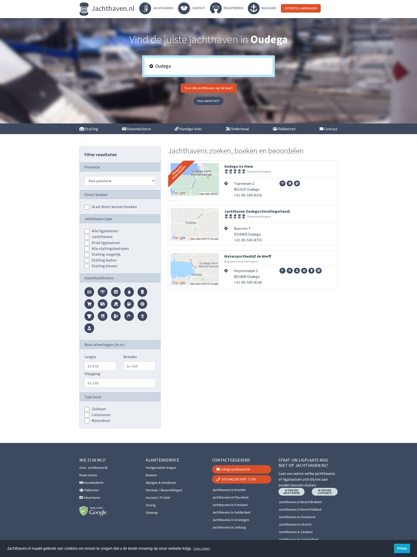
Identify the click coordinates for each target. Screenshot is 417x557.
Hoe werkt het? (208, 101)
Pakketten (287, 128)
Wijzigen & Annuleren (161, 482)
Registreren (233, 8)
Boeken (151, 475)
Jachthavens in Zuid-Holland (298, 539)
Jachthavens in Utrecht (295, 524)
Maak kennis (88, 475)
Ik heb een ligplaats (325, 492)
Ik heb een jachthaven (291, 492)
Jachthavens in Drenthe (229, 490)
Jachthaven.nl (112, 8)
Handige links (190, 128)
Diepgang (92, 373)
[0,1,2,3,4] (86, 231)
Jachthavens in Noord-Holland (299, 509)
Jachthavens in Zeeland (295, 532)
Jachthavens (162, 8)
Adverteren (91, 497)
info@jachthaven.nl (235, 469)
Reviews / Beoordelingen (164, 490)
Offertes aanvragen (301, 8)
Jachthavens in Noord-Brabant (300, 502)
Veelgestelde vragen (161, 467)
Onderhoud (239, 128)
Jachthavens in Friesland (230, 505)
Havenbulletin (138, 128)
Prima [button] (402, 548)
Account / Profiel (158, 497)
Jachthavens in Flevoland (230, 497)
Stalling (91, 128)
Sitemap (152, 512)
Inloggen (268, 8)
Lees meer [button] (201, 548)
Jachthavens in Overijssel (296, 517)
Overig (151, 505)
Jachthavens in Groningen (230, 520)
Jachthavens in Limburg (229, 527)
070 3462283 (238, 479)
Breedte (130, 356)
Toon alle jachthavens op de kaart (208, 88)
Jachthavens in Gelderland (231, 512)
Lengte (90, 356)
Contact (198, 8)
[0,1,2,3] (86, 237)
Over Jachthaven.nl (93, 467)
